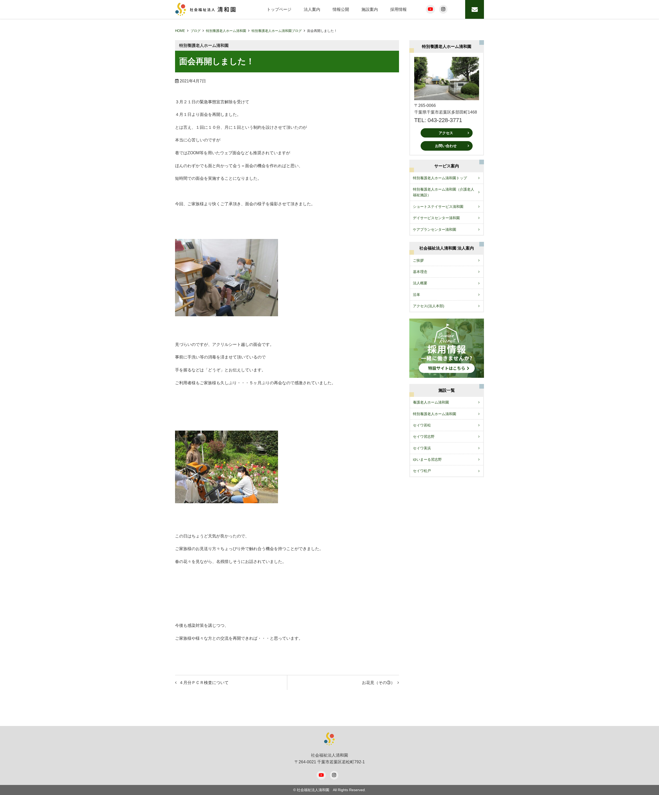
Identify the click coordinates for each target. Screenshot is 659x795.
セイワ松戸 (422, 471)
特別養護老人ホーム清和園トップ (440, 178)
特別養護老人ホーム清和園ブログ (277, 31)
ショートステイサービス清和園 (438, 206)
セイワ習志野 (424, 436)
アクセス (446, 133)
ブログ (195, 31)
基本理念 (420, 272)
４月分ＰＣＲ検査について (204, 682)
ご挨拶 (418, 260)
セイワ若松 (422, 425)
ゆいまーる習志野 (427, 459)
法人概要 (420, 283)
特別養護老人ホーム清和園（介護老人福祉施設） (443, 192)
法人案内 (312, 9)
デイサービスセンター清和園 (436, 218)
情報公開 (341, 9)
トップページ (279, 9)
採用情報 (398, 9)
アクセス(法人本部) (428, 306)
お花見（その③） (378, 682)
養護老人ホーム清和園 (431, 402)
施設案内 (369, 9)
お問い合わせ (446, 146)
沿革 (416, 295)
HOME (180, 31)
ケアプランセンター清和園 (434, 229)
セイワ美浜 (422, 448)
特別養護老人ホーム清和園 (226, 31)
